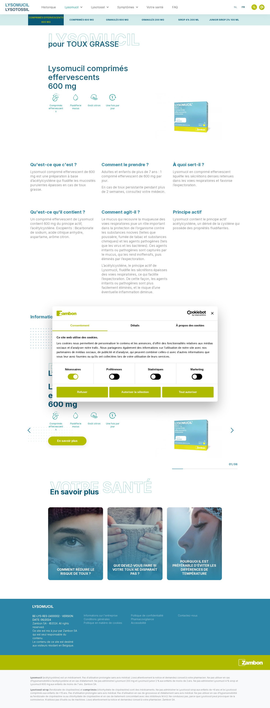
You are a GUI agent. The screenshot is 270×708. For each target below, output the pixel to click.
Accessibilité (138, 623)
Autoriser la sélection (135, 392)
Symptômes (125, 7)
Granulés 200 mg (153, 19)
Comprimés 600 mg (81, 19)
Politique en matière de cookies (103, 623)
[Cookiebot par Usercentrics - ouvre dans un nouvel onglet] (190, 313)
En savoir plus (67, 441)
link (261, 7)
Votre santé (155, 7)
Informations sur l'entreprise (101, 615)
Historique (48, 7)
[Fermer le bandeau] (212, 313)
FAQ (175, 7)
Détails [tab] (135, 325)
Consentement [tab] (79, 325)
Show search (254, 7)
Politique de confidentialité (147, 615)
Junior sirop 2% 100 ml (224, 19)
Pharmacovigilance (142, 619)
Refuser (82, 392)
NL (235, 7)
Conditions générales (97, 619)
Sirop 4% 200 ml (188, 19)
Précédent (32, 430)
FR (243, 7)
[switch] (114, 377)
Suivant (228, 430)
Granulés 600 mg (117, 19)
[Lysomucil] (17, 7)
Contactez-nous (187, 615)
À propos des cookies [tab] (190, 325)
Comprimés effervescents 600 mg (46, 19)
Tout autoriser (188, 392)
